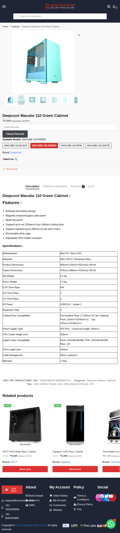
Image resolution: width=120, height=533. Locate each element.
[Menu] (7, 6)
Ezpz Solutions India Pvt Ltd (31, 525)
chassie (52, 384)
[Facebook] (104, 498)
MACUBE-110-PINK (71, 145)
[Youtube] (112, 498)
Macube (84, 384)
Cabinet (43, 384)
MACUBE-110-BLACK (15, 145)
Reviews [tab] (76, 186)
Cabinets (15, 26)
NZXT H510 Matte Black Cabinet (19, 451)
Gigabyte (65, 462)
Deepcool (15, 152)
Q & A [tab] (91, 186)
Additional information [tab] (55, 186)
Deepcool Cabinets (96, 380)
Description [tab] (32, 186)
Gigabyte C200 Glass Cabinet (67, 451)
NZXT (13, 462)
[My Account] (109, 7)
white (66, 384)
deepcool (74, 384)
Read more (25, 469)
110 (91, 384)
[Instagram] (99, 498)
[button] (79, 35)
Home (5, 26)
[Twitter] (108, 498)
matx (36, 384)
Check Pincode (15, 134)
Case (59, 384)
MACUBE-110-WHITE (98, 145)
